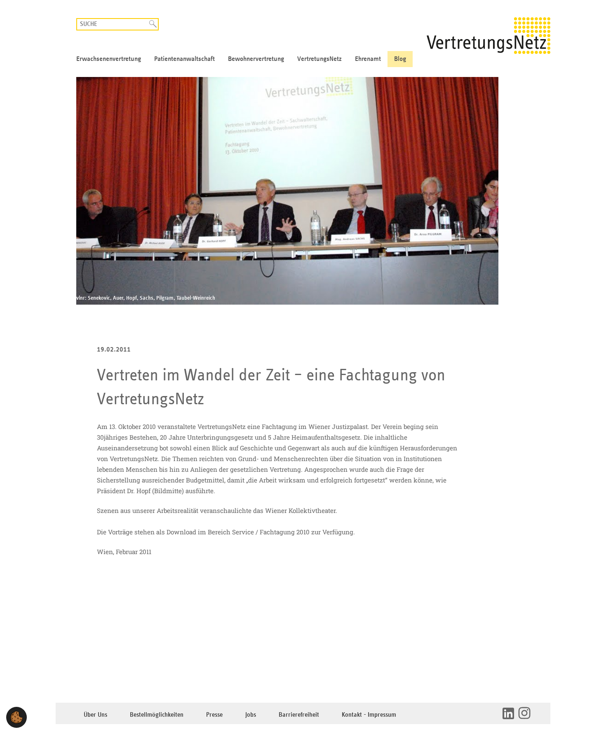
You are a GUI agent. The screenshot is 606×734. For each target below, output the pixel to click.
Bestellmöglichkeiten (156, 715)
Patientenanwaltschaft (184, 59)
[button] (16, 717)
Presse (214, 715)
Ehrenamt (368, 59)
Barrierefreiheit (299, 715)
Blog (400, 59)
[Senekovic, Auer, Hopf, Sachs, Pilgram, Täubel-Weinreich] (303, 191)
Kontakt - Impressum (369, 715)
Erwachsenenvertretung (108, 59)
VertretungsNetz (319, 59)
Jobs (250, 715)
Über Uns (95, 715)
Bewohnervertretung (256, 59)
